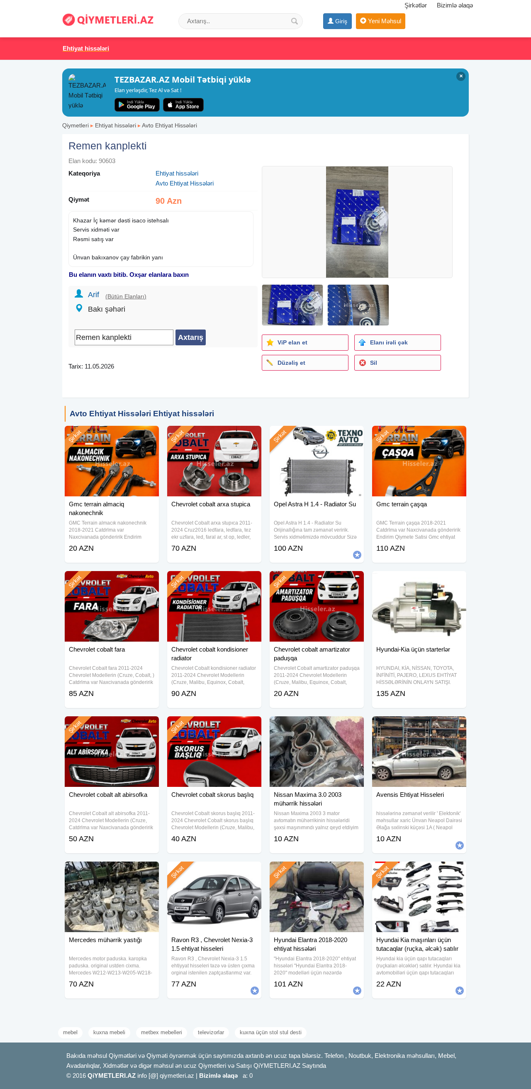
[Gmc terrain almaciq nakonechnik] (112, 436)
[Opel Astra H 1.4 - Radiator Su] (317, 436)
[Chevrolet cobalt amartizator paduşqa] (317, 581)
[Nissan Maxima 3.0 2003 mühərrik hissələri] (317, 726)
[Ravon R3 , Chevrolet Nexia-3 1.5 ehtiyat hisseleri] (214, 872)
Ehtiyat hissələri (115, 125)
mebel (70, 1032)
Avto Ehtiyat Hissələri (169, 125)
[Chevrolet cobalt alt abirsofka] (112, 726)
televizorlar (211, 1032)
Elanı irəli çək (389, 342)
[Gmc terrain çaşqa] (419, 436)
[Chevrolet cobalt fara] (112, 581)
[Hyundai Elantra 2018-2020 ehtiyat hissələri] (317, 872)
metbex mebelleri (161, 1032)
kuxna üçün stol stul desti (271, 1032)
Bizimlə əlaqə (455, 5)
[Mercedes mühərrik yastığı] (112, 872)
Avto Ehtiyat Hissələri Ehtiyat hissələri (142, 413)
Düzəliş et (291, 362)
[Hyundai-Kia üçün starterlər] (419, 581)
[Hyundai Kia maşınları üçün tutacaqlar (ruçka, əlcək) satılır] (419, 872)
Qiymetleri (75, 125)
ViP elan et (292, 342)
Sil (373, 362)
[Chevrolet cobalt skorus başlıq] (214, 726)
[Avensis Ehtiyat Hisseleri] (419, 726)
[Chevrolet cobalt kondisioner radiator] (214, 581)
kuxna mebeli (109, 1032)
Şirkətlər (415, 5)
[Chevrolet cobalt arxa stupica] (214, 436)
